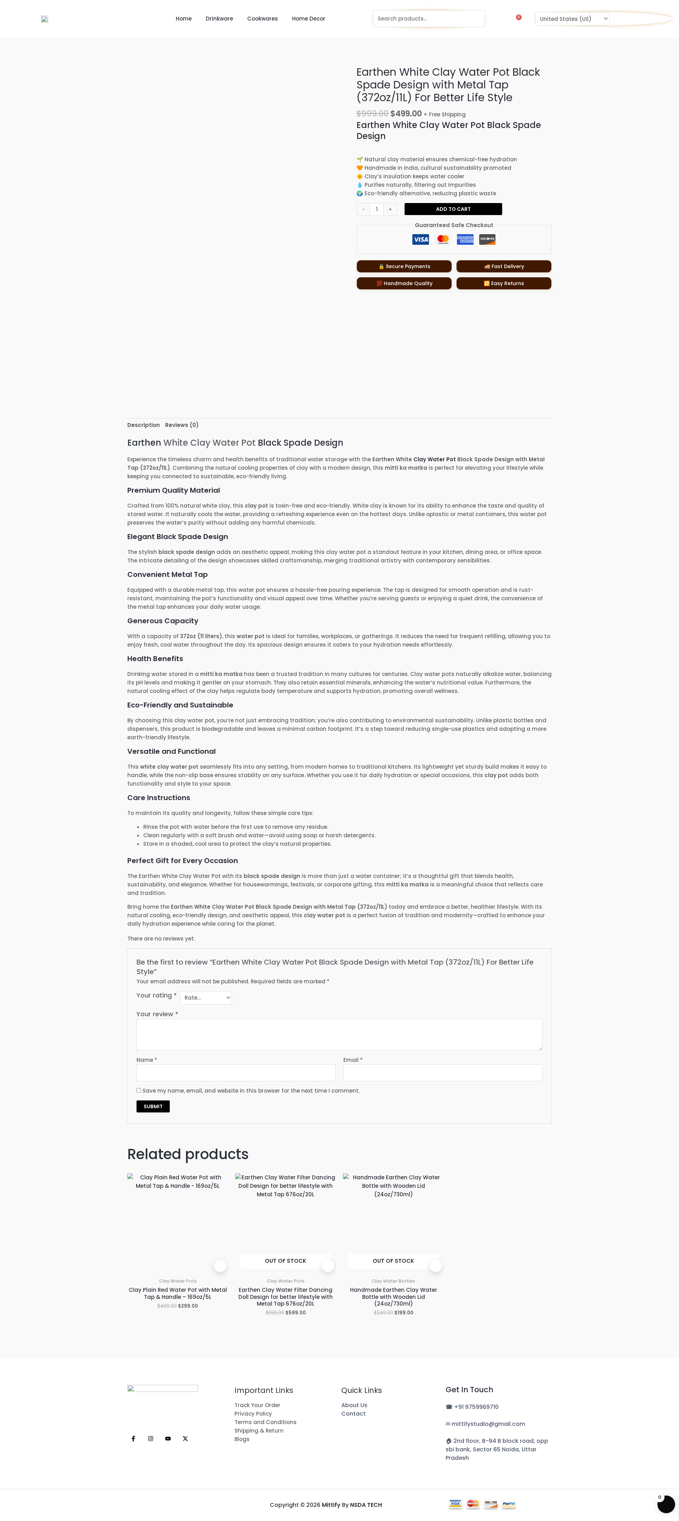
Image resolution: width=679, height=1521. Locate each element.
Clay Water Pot (434, 459)
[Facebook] (133, 1439)
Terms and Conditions (265, 1422)
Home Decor (308, 18)
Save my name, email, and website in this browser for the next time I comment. (251, 1090)
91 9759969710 (478, 1407)
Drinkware (219, 18)
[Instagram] (151, 1439)
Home (184, 18)
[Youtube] (168, 1439)
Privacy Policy (253, 1413)
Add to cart (453, 209)
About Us (354, 1405)
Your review (157, 1014)
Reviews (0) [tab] (182, 425)
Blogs (242, 1439)
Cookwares (262, 18)
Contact (353, 1414)
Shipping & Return (259, 1430)
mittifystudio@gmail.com (488, 1424)
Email (353, 1060)
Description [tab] (143, 425)
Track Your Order (257, 1405)
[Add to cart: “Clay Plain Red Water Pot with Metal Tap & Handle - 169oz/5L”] (220, 1266)
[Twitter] (185, 1439)
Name (147, 1060)
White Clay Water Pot (209, 443)
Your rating (157, 995)
